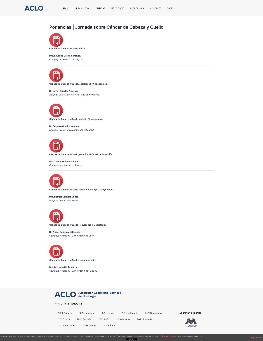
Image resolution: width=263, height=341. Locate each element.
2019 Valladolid (130, 313)
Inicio (66, 8)
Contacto (155, 8)
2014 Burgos (123, 319)
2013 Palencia (144, 319)
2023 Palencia (86, 313)
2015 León (103, 319)
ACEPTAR (131, 339)
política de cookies (167, 336)
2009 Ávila (109, 325)
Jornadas (100, 8)
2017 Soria (64, 319)
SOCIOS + (172, 8)
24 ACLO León (82, 8)
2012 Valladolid (66, 325)
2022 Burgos (108, 313)
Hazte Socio (117, 8)
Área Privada (137, 8)
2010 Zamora (89, 325)
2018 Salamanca (154, 313)
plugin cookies (256, 338)
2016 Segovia (84, 319)
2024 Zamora (65, 313)
